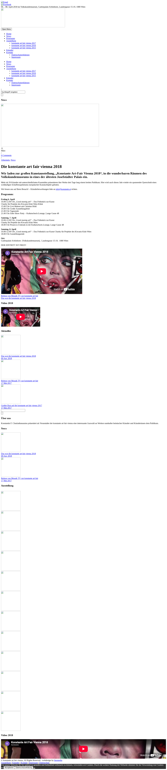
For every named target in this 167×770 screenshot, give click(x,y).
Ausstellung (11, 41)
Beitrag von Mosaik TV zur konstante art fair (19, 381)
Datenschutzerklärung (20, 55)
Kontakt (9, 52)
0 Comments (6, 155)
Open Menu (6, 29)
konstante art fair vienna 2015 (23, 48)
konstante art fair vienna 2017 (23, 43)
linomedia (58, 760)
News (8, 36)
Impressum (15, 57)
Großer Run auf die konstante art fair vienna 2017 (21, 405)
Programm (10, 38)
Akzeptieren (9, 768)
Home (8, 34)
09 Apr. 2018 (6, 358)
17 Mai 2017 (6, 383)
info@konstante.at (63, 189)
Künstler (9, 50)
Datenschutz (44, 763)
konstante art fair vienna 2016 (23, 45)
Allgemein (5, 160)
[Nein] (34, 768)
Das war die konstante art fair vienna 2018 (18, 356)
